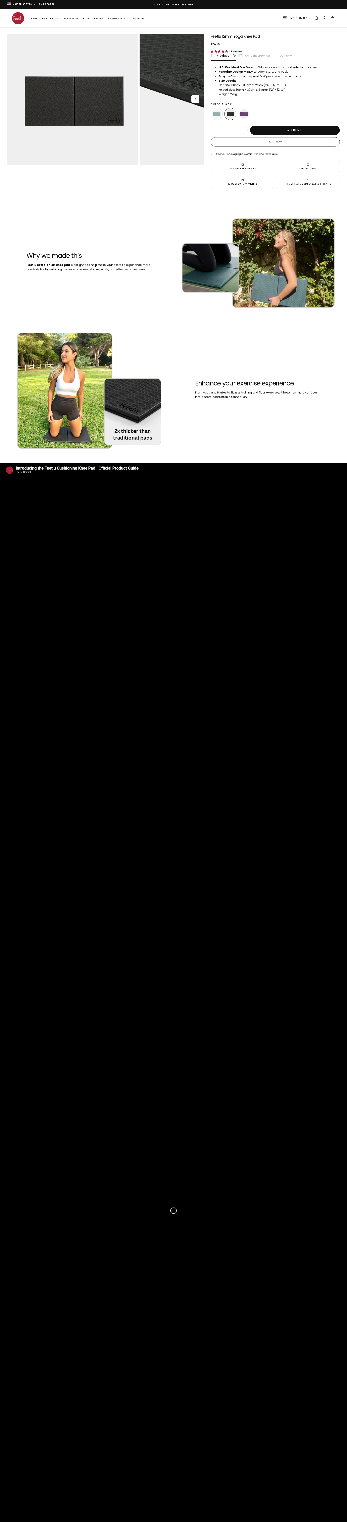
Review (98, 18)
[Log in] (324, 18)
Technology (70, 18)
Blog (86, 18)
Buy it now (275, 141)
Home (34, 18)
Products (48, 18)
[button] (316, 18)
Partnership (116, 18)
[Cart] (332, 18)
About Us (139, 18)
